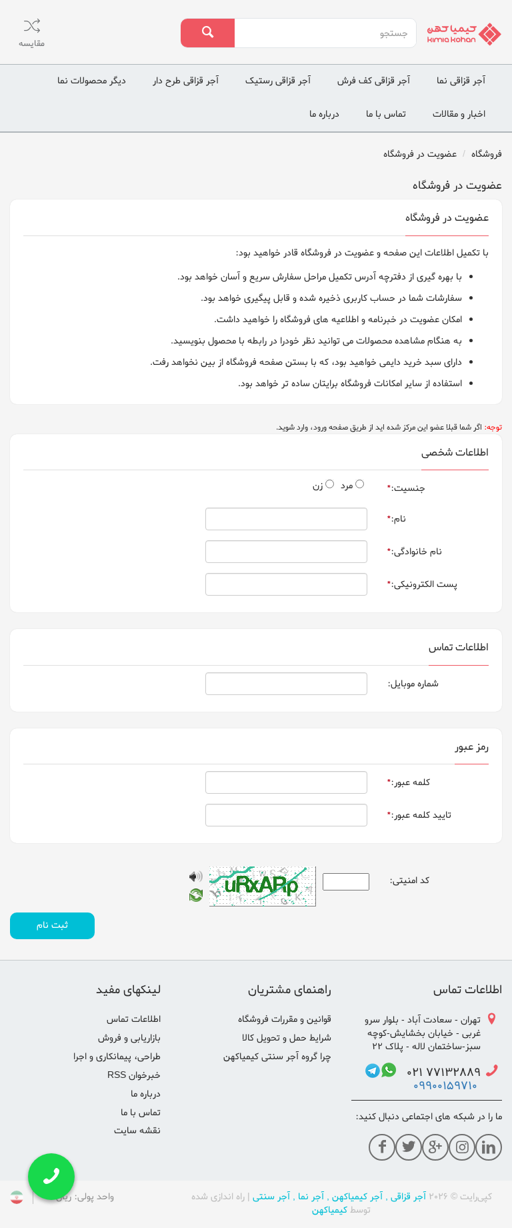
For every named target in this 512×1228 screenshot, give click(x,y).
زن (318, 486)
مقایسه (32, 43)
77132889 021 (439, 1073)
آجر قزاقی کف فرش (373, 81)
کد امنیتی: (409, 881)
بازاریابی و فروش (129, 1038)
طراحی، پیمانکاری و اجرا (117, 1057)
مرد (347, 486)
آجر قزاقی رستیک (278, 81)
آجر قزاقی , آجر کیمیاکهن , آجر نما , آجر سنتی (339, 1197)
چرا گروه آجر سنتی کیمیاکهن (277, 1057)
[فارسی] (16, 1200)
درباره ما (324, 114)
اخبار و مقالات (459, 114)
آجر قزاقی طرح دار (186, 81)
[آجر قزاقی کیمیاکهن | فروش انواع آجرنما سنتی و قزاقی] (464, 34)
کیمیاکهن (329, 1210)
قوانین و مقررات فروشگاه (284, 1020)
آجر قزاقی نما (461, 81)
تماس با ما (386, 114)
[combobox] (325, 33)
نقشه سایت (137, 1131)
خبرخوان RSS (134, 1076)
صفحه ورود (330, 428)
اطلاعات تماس (134, 1020)
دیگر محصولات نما (91, 81)
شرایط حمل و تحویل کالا (286, 1038)
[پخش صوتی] (196, 879)
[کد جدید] (196, 897)
